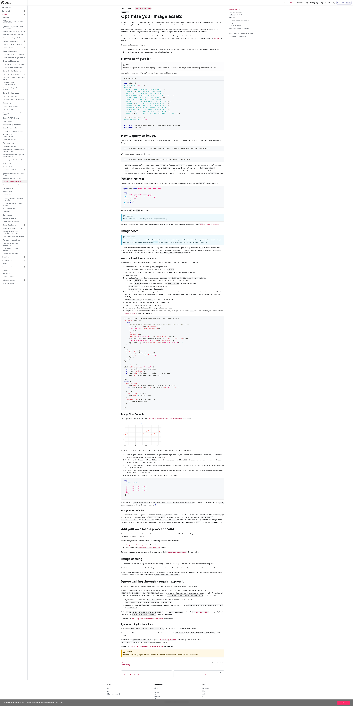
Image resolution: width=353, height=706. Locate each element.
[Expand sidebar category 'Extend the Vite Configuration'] (25, 135)
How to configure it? (234, 9)
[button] (14, 256)
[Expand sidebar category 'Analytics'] (25, 17)
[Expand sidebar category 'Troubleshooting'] (25, 266)
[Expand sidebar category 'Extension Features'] (25, 139)
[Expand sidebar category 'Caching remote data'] (25, 41)
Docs (290, 3)
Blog (306, 3)
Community (299, 3)
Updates (328, 3)
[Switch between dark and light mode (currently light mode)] (333, 2)
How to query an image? (235, 12)
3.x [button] (284, 3)
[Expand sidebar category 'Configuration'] (25, 47)
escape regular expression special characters (147, 619)
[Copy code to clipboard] (221, 82)
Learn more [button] (59, 702)
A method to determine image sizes (239, 20)
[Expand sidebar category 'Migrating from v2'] (25, 283)
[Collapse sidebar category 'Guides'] (25, 14)
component (236, 15)
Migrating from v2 (113, 694)
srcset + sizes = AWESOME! (177, 242)
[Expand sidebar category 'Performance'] (25, 191)
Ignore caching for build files (238, 36)
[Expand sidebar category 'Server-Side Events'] (25, 224)
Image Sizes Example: (236, 23)
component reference (209, 224)
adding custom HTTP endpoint (135, 545)
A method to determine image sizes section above (164, 419)
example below (130, 313)
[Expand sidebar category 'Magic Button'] (25, 166)
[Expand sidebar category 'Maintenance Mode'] (25, 169)
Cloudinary (217, 38)
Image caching (233, 31)
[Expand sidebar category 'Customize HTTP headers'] (25, 74)
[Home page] (123, 8)
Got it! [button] (344, 702)
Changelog (314, 3)
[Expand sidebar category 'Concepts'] (25, 263)
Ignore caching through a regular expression (241, 33)
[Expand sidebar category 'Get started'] (25, 11)
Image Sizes (232, 17)
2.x (108, 691)
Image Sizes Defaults (235, 25)
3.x (108, 688)
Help (321, 3)
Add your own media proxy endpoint (194, 68)
